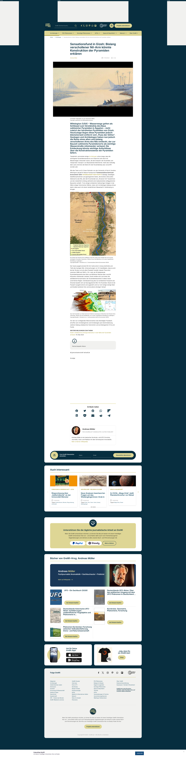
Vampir (98, 502)
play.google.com (74, 660)
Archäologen (93, 156)
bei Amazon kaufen (72, 602)
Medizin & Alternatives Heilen (80, 694)
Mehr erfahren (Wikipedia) (80, 441)
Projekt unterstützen (123, 25)
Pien (89, 502)
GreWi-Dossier (76, 681)
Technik (96, 690)
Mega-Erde (117, 502)
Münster (64, 502)
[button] (76, 410)
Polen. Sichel (93, 502)
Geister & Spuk (54, 692)
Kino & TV (74, 685)
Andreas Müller (73, 58)
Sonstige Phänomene (83, 33)
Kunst (73, 692)
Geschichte (53, 694)
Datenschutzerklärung (123, 683)
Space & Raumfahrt (109, 33)
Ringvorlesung (70, 502)
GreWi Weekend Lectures (57, 700)
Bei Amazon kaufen (71, 636)
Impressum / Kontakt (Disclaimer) (126, 685)
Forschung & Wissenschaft (61, 489)
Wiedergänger (84, 504)
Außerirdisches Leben (56, 685)
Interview (74, 683)
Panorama (74, 700)
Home (51, 37)
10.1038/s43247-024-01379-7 (92, 174)
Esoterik (52, 688)
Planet (121, 502)
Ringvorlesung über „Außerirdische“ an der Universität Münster (61, 495)
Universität (54, 504)
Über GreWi (133, 33)
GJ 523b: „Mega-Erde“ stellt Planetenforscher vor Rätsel (122, 494)
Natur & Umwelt (76, 698)
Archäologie (53, 33)
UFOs (96, 33)
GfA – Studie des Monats (57, 698)
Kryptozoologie (76, 690)
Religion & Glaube (96, 489)
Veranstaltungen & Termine (101, 694)
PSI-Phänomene (67, 33)
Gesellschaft (53, 696)
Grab (86, 502)
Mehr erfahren (109, 543)
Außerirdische (59, 502)
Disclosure (53, 686)
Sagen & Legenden (99, 685)
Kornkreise (75, 686)
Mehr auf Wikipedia (64, 579)
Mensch (122, 33)
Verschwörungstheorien (100, 696)
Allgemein (53, 681)
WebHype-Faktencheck (100, 698)
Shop (121, 657)
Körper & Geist (76, 688)
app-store (74, 655)
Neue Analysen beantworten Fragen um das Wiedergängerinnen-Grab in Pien (93, 496)
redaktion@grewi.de (111, 26)
